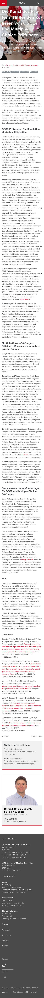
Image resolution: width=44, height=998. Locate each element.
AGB (26, 992)
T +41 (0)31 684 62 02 (11, 852)
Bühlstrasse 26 (8, 866)
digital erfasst (25, 299)
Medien (5, 940)
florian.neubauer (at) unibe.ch (15, 822)
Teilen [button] (5, 737)
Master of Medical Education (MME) (17, 890)
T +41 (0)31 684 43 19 (11, 871)
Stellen (5, 945)
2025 (8, 71)
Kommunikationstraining (12, 887)
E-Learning (6, 885)
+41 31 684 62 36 (10, 819)
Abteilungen (7, 935)
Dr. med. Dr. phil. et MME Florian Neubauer (22, 65)
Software (25, 455)
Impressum (6, 992)
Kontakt (5, 959)
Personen (6, 930)
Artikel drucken (36, 737)
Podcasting (6, 914)
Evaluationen (7, 900)
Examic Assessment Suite (13, 759)
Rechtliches (18, 992)
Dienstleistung (24, 71)
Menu (22, 3)
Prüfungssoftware (26, 560)
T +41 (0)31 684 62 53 (11, 855)
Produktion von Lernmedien (14, 892)
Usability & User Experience (14, 919)
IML (3, 3)
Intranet (33, 992)
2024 (3, 71)
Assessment (15, 71)
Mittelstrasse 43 (9, 847)
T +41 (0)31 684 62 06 (11, 857)
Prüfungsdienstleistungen (13, 749)
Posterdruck (7, 916)
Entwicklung (34, 71)
